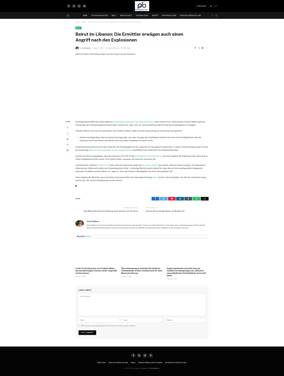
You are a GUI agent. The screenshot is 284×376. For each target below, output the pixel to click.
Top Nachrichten (99, 15)
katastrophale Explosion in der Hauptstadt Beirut (133, 122)
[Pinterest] (67, 144)
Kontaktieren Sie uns (190, 15)
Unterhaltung (169, 15)
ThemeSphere (154, 368)
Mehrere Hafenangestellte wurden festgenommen (110, 150)
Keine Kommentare (113, 48)
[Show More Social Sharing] (207, 48)
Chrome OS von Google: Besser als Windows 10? (165, 211)
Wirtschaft (126, 15)
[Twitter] (67, 133)
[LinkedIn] (67, 139)
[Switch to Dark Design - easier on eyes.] (212, 16)
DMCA (133, 362)
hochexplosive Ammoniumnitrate (149, 156)
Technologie (142, 15)
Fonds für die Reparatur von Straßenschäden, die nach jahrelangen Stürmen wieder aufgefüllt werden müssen (96, 270)
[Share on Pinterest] (202, 48)
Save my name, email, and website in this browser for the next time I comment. (108, 326)
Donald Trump (103, 165)
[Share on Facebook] (195, 48)
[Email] (67, 150)
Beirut (155, 177)
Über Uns (102, 362)
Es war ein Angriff (150, 165)
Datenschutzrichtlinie (175, 362)
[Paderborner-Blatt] (142, 6)
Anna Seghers (86, 48)
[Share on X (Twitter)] (199, 48)
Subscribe (201, 6)
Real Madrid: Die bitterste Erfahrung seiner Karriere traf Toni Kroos (111, 211)
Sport (155, 15)
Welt (114, 15)
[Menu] (68, 15)
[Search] (216, 15)
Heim (85, 15)
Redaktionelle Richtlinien (150, 362)
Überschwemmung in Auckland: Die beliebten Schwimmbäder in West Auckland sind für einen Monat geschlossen (141, 270)
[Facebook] (67, 127)
